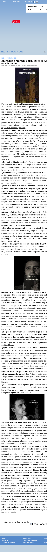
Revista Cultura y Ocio (12, 51)
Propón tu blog (16, 1)
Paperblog (12, 8)
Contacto (5, 540)
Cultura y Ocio (32, 6)
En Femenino (32, 10)
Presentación (27, 538)
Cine (42, 6)
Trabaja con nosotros (8, 542)
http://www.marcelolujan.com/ (13, 128)
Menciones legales (28, 542)
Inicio (4, 1)
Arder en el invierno (14, 117)
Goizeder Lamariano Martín (29, 66)
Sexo (41, 10)
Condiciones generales (30, 540)
